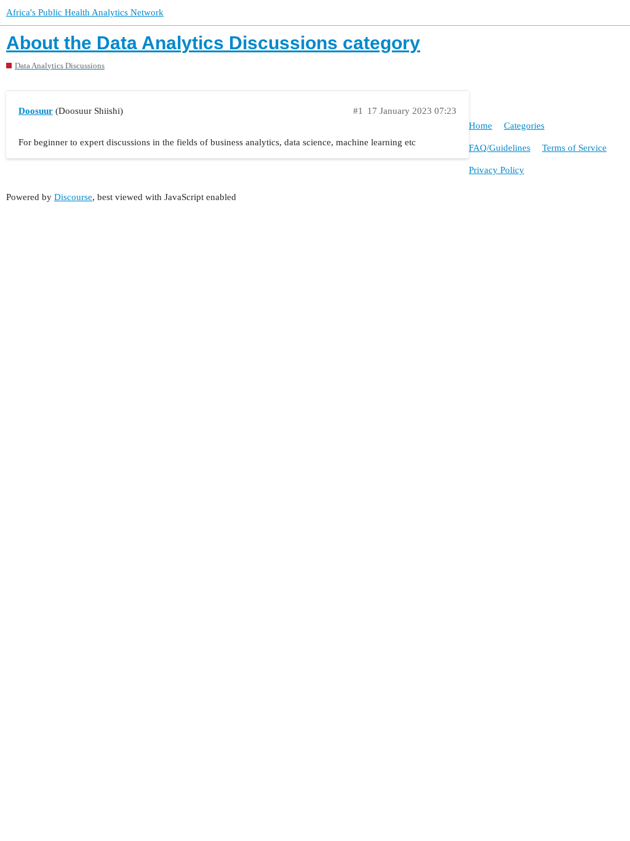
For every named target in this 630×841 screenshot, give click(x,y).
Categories (524, 126)
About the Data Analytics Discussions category (213, 43)
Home (480, 126)
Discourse (73, 197)
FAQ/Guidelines (499, 148)
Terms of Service (574, 148)
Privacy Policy (496, 170)
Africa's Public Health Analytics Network (85, 12)
